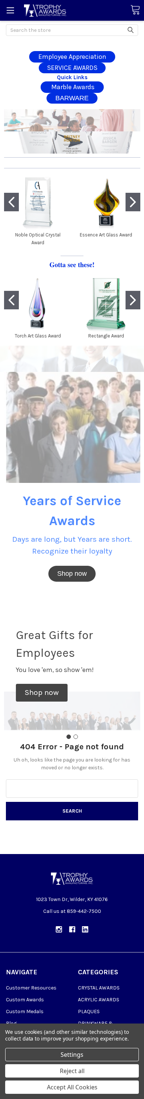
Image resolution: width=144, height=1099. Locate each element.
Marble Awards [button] (72, 87)
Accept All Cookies (72, 1087)
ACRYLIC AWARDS (98, 1000)
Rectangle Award (106, 336)
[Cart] (135, 10)
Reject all (72, 1071)
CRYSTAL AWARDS (99, 988)
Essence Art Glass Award (106, 235)
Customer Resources (31, 988)
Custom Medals (25, 1011)
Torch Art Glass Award (38, 336)
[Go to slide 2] (133, 202)
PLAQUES (89, 1011)
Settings (72, 1055)
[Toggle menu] (10, 10)
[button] (72, 120)
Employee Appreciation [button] (72, 57)
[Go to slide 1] (11, 202)
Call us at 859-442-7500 (72, 911)
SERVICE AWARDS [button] (72, 68)
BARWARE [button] (72, 98)
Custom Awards (25, 1000)
